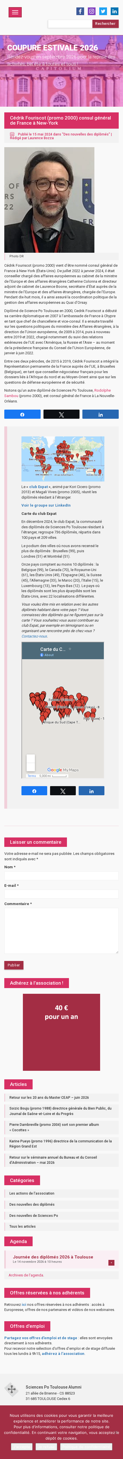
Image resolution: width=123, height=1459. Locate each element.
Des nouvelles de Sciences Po (33, 1216)
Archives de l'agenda (26, 1275)
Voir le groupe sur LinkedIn (46, 505)
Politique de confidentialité (86, 1446)
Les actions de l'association (31, 1193)
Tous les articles (22, 1227)
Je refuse (46, 1446)
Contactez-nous (34, 636)
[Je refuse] (116, 1432)
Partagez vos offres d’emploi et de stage (40, 1338)
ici (24, 1304)
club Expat (38, 487)
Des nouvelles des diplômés (86, 134)
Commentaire (18, 904)
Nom (9, 867)
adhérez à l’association (63, 1353)
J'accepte (21, 1446)
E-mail (11, 885)
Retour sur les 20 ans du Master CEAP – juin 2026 (49, 1098)
